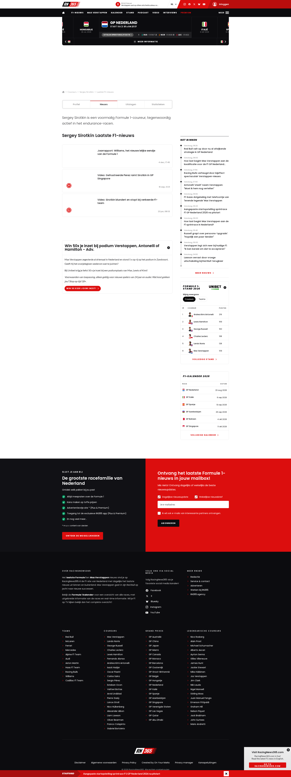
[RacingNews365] (71, 4)
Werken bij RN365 (199, 590)
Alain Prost (196, 641)
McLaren (69, 641)
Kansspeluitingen (207, 762)
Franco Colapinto (116, 724)
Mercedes (70, 650)
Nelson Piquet (198, 711)
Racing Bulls (71, 672)
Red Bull (69, 637)
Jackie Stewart (198, 667)
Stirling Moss (197, 693)
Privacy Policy (129, 762)
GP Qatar (154, 715)
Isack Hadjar (113, 667)
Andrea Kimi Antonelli (204, 314)
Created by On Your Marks (156, 762)
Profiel (76, 104)
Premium (186, 12)
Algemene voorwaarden (104, 762)
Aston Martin (72, 663)
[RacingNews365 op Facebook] (189, 4)
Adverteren (196, 585)
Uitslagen (131, 104)
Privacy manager (184, 762)
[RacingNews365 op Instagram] (184, 4)
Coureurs (72, 92)
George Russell (201, 329)
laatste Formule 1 (76, 577)
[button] (86, 27)
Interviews (170, 12)
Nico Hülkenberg (115, 706)
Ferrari (68, 645)
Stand (130, 12)
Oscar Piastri (113, 672)
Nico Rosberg (197, 637)
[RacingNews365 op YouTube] (204, 4)
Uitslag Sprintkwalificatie (117, 35)
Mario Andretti (198, 724)
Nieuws (104, 104)
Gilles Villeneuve (199, 658)
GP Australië (155, 637)
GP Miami (154, 650)
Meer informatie (148, 41)
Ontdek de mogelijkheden (82, 535)
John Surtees (197, 720)
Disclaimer (80, 762)
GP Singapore (156, 702)
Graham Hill (197, 706)
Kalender (117, 12)
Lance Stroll (113, 702)
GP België (154, 676)
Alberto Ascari (198, 650)
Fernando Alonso (116, 658)
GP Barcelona (156, 663)
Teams (202, 299)
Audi (67, 658)
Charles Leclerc (201, 336)
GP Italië (153, 689)
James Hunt (197, 663)
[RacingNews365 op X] (194, 4)
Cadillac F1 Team (74, 680)
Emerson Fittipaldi (200, 702)
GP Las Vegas (156, 711)
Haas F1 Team (72, 667)
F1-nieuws (77, 12)
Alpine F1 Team (73, 654)
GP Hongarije (155, 680)
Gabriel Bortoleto (116, 728)
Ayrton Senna (198, 654)
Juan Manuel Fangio (201, 698)
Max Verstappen (97, 12)
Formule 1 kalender (83, 594)
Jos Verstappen (199, 676)
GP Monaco (155, 658)
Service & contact (200, 581)
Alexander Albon (115, 711)
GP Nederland (156, 685)
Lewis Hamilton (201, 322)
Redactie (195, 577)
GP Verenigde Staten (160, 706)
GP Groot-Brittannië (159, 672)
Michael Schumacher (202, 645)
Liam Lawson (113, 715)
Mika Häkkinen (198, 672)
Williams (69, 676)
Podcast (143, 12)
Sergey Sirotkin (87, 92)
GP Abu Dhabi (156, 720)
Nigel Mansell (197, 689)
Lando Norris (199, 343)
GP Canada (155, 654)
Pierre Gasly (113, 698)
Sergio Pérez (113, 680)
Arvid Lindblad (114, 693)
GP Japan (154, 645)
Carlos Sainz (113, 676)
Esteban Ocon (114, 685)
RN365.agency (198, 594)
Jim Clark (195, 680)
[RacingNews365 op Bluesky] (199, 4)
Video (155, 12)
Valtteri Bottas (114, 689)
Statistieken (158, 104)
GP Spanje (154, 693)
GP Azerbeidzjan (157, 698)
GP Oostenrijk (156, 667)
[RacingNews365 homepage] (63, 12)
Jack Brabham (198, 715)
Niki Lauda (196, 685)
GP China (154, 641)
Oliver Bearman (115, 720)
